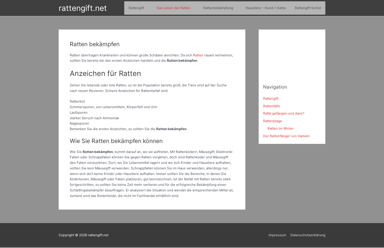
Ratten (198, 55)
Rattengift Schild (308, 8)
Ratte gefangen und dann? (283, 113)
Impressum (277, 235)
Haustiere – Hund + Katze (266, 8)
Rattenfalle (271, 106)
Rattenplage (272, 121)
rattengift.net (83, 8)
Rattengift (136, 8)
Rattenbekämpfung (218, 8)
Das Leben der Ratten (174, 8)
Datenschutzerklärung (307, 235)
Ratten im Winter (281, 128)
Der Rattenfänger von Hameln (286, 136)
